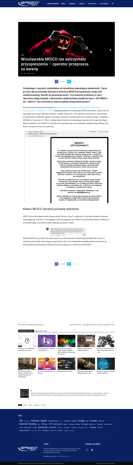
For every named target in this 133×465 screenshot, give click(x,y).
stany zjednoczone (83, 427)
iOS (39, 424)
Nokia (78, 424)
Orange (84, 424)
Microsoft (58, 424)
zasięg (66, 430)
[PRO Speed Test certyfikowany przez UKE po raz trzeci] (27, 341)
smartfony (60, 427)
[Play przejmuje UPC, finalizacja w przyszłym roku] (47, 341)
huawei (93, 421)
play (90, 424)
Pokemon (100, 424)
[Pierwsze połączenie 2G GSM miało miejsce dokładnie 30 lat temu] (106, 341)
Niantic (65, 424)
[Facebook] (87, 450)
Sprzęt (81, 3)
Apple (79, 369)
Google (81, 421)
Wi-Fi (39, 430)
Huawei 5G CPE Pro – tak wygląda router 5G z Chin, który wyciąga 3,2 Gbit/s (92, 325)
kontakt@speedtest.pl (63, 456)
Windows (45, 430)
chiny (61, 421)
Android (60, 346)
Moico (30, 405)
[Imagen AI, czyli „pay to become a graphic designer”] (106, 364)
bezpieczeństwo (53, 421)
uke (32, 430)
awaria (25, 405)
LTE (50, 424)
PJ (24, 73)
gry (87, 421)
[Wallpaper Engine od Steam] (66, 364)
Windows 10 (53, 430)
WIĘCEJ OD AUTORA (41, 331)
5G (21, 420)
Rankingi (72, 3)
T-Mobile (92, 427)
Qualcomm (27, 427)
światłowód (36, 405)
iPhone (45, 424)
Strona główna (22, 20)
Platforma (104, 3)
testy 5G (100, 427)
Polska (21, 427)
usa (35, 430)
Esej (79, 346)
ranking (34, 427)
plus (94, 424)
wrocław (43, 405)
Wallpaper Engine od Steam (65, 371)
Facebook (67, 421)
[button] (112, 4)
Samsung (42, 427)
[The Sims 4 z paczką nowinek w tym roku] (47, 364)
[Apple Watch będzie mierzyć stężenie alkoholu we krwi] (86, 364)
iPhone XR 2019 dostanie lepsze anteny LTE (31, 325)
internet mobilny (28, 424)
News (63, 3)
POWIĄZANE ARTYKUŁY (26, 331)
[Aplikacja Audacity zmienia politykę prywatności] (86, 341)
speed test (74, 427)
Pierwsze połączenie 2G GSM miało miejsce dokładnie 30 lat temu (105, 350)
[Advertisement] (66, 13)
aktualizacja (27, 421)
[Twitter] (92, 450)
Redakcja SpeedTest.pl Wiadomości (106, 463)
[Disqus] (66, 294)
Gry (39, 369)
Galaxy (74, 421)
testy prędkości (24, 430)
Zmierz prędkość (53, 3)
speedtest (67, 427)
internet (101, 421)
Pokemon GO (108, 424)
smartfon (52, 427)
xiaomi (60, 430)
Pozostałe (92, 3)
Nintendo (72, 424)
